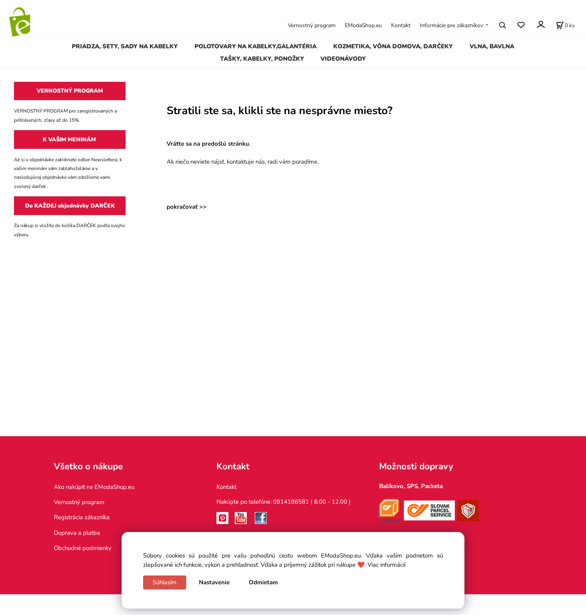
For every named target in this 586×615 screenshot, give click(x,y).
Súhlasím (165, 582)
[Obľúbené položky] (521, 25)
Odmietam (263, 582)
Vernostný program (312, 25)
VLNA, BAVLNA (492, 46)
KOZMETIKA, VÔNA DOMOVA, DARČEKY (393, 46)
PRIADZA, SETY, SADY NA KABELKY (125, 46)
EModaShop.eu (363, 25)
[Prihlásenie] (540, 25)
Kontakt (401, 25)
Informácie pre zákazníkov (451, 25)
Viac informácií (386, 565)
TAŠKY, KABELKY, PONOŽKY (262, 59)
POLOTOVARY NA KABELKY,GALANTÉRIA (256, 46)
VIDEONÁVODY (343, 59)
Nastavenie (214, 582)
